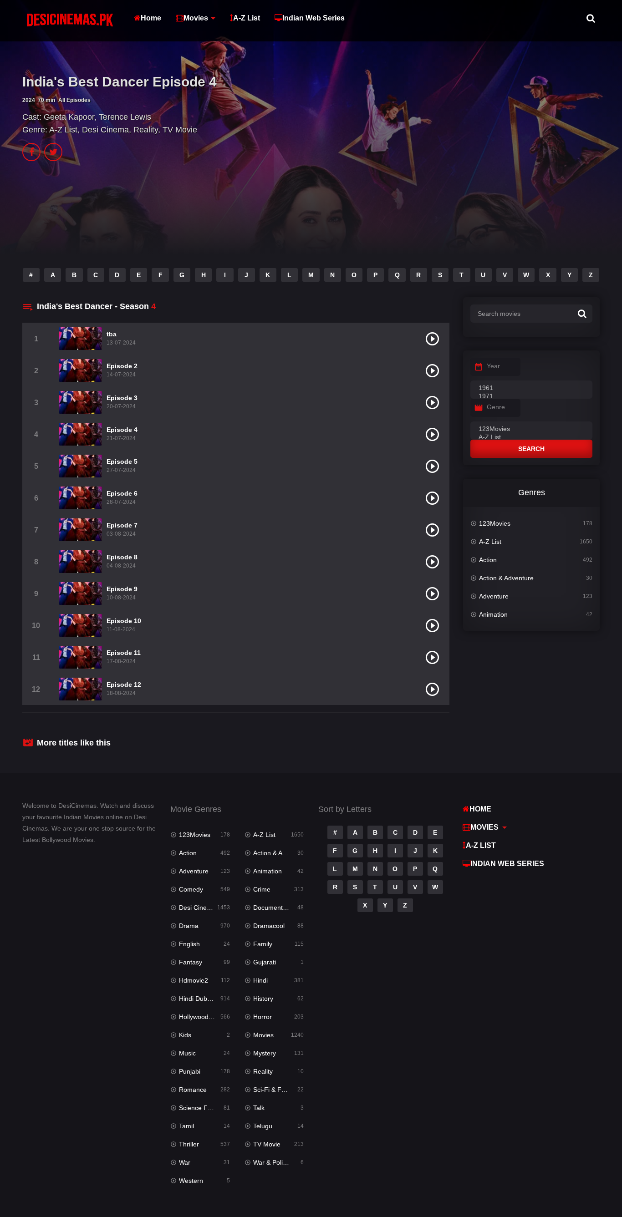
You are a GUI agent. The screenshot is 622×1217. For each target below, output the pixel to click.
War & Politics (272, 1162)
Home (151, 18)
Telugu (262, 1126)
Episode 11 (124, 652)
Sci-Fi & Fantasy (277, 1089)
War (184, 1162)
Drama (189, 925)
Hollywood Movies (204, 1016)
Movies (196, 18)
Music (187, 1053)
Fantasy (190, 962)
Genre (496, 407)
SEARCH (531, 448)
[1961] (531, 388)
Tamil (186, 1126)
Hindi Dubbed (198, 998)
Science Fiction (201, 1107)
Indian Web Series (313, 18)
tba (112, 334)
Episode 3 (122, 397)
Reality (145, 129)
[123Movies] (531, 429)
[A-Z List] (531, 437)
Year (493, 366)
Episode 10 (124, 620)
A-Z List (246, 18)
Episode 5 (122, 461)
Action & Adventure (506, 578)
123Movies (494, 523)
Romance (193, 1089)
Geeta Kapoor (69, 117)
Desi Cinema (105, 129)
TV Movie (180, 129)
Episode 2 (122, 366)
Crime (261, 889)
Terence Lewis (125, 117)
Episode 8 (122, 557)
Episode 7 (122, 525)
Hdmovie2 (193, 980)
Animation (493, 614)
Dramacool (269, 925)
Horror (262, 1016)
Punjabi (189, 1071)
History (263, 998)
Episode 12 (124, 684)
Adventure (494, 596)
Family (262, 944)
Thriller (189, 1144)
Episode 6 (122, 493)
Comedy (191, 889)
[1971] (531, 396)
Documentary (272, 907)
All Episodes (74, 100)
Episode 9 (122, 589)
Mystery (264, 1053)
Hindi (260, 980)
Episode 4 (122, 429)
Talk (259, 1107)
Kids (185, 1035)
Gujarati (264, 962)
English (189, 944)
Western (191, 1180)
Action (488, 559)
